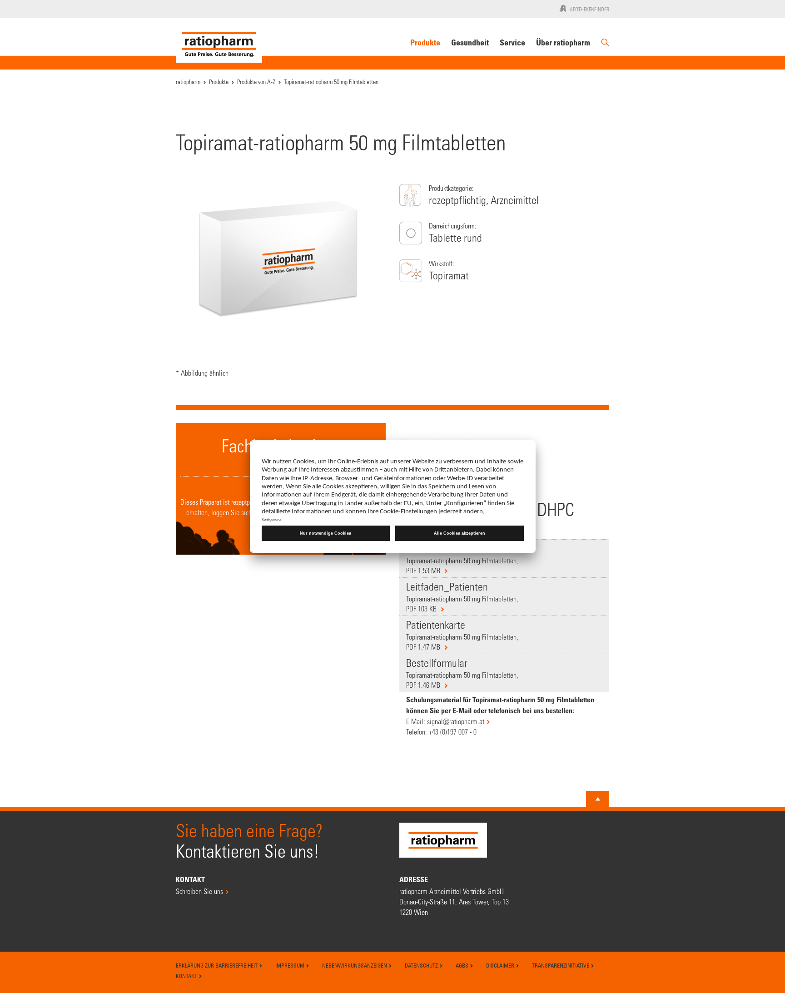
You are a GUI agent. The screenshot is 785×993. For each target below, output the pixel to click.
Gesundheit (470, 42)
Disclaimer (501, 965)
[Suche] (605, 46)
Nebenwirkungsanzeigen (355, 965)
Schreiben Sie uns (199, 891)
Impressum (290, 965)
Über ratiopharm (563, 42)
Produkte (425, 42)
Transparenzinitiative (561, 965)
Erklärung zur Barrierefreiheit (217, 965)
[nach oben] (597, 799)
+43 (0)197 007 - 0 (453, 731)
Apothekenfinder (589, 9)
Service (512, 42)
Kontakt (187, 975)
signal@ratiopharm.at (455, 721)
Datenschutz (422, 965)
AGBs (463, 965)
